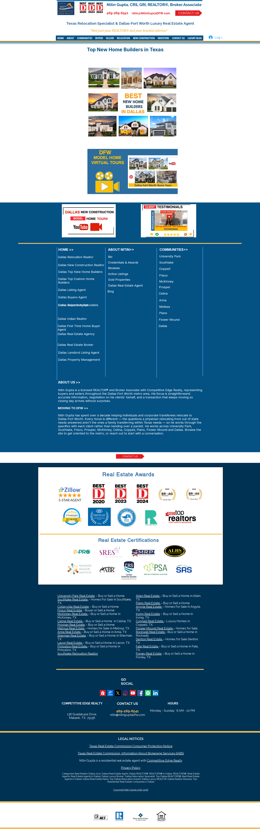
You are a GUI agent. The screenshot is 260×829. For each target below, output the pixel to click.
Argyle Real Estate (149, 606)
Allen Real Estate (148, 596)
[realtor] (103, 693)
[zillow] (110, 693)
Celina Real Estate (70, 621)
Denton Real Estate (149, 639)
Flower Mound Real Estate (154, 628)
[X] (118, 693)
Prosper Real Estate (71, 625)
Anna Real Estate (69, 632)
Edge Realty (173, 760)
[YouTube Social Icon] (133, 693)
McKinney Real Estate (72, 614)
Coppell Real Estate (150, 621)
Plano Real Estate (148, 603)
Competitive (155, 760)
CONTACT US (127, 703)
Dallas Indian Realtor (72, 319)
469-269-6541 (117, 13)
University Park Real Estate (76, 596)
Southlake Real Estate (72, 599)
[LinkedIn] (155, 693)
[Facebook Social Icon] (140, 693)
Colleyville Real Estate (73, 606)
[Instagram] (125, 693)
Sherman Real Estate (71, 635)
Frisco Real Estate (69, 610)
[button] (70, 38)
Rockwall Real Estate (151, 632)
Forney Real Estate (149, 653)
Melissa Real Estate (71, 628)
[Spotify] (148, 693)
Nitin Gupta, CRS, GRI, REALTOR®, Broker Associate (154, 4)
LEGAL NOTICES (130, 739)
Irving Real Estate (148, 614)
